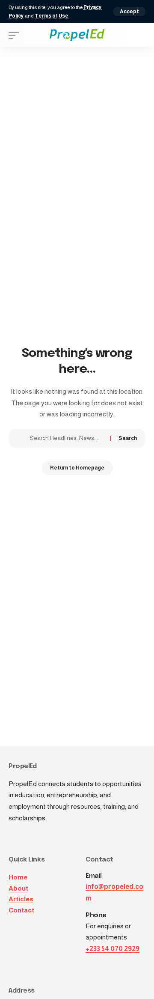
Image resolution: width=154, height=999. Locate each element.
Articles (21, 899)
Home (18, 877)
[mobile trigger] (16, 35)
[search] (139, 35)
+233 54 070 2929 (112, 948)
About (18, 888)
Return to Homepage (77, 468)
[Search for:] (66, 438)
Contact (21, 910)
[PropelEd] (77, 35)
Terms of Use (51, 16)
